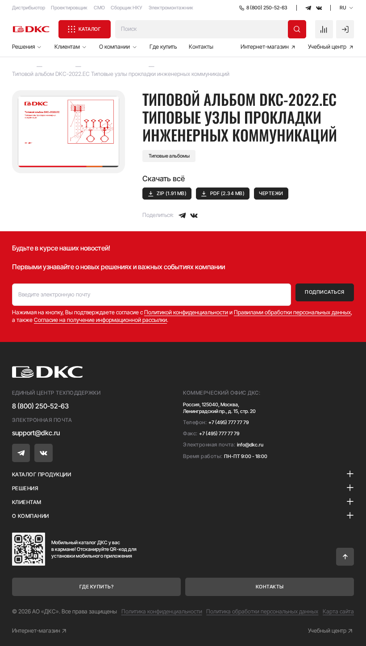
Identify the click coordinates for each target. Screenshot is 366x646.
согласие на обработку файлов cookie (286, 605)
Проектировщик (69, 7)
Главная (22, 66)
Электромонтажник (171, 7)
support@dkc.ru (36, 433)
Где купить (163, 46)
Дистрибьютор (28, 7)
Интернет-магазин (36, 630)
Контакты (201, 46)
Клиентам (59, 66)
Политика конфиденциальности (161, 611)
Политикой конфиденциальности (186, 312)
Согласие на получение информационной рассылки (100, 320)
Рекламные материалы (115, 66)
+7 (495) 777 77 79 (228, 422)
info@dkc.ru (250, 445)
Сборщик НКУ (126, 7)
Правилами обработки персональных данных (292, 312)
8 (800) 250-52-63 (40, 406)
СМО (99, 7)
